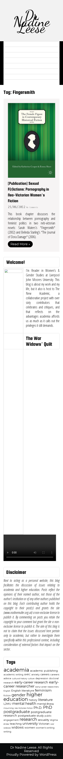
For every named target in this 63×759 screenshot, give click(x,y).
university (30, 723)
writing (7, 731)
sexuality (43, 719)
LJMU (7, 703)
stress (6, 724)
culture (31, 678)
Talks (9, 66)
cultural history (19, 678)
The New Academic (19, 77)
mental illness (45, 703)
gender (19, 695)
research (28, 719)
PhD (47, 707)
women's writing (45, 727)
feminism (43, 690)
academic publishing (44, 670)
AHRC (27, 674)
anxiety (35, 674)
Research (12, 55)
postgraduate (17, 711)
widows (18, 727)
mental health (24, 703)
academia (16, 670)
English (7, 691)
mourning (9, 708)
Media (10, 60)
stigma (54, 720)
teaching (16, 723)
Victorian (44, 723)
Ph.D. (38, 708)
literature (45, 700)
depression (41, 678)
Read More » (20, 244)
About (10, 44)
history (33, 700)
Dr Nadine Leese (31, 21)
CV (7, 49)
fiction (7, 695)
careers (44, 674)
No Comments (32, 207)
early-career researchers (47, 687)
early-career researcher (31, 684)
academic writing (13, 674)
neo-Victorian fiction (24, 708)
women (29, 727)
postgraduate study (31, 715)
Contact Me (14, 82)
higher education (23, 697)
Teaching (12, 71)
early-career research (31, 682)
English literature (22, 690)
